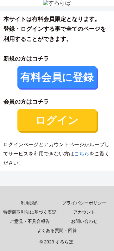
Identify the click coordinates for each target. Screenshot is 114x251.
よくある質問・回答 (57, 230)
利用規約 (30, 202)
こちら (81, 153)
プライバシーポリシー (84, 202)
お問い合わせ (84, 221)
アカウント (84, 212)
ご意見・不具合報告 (30, 221)
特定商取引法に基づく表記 (29, 212)
